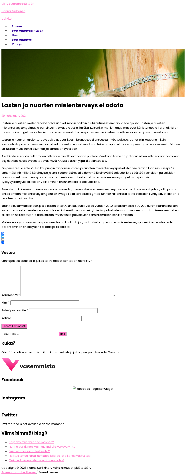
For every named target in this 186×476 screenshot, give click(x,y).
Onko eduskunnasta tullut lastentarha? (36, 460)
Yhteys (17, 44)
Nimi (5, 302)
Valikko (6, 19)
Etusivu (17, 26)
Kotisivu (6, 318)
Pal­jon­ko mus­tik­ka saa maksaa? (31, 442)
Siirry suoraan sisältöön (17, 4)
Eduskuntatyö (22, 40)
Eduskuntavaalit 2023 (27, 30)
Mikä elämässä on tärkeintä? (29, 451)
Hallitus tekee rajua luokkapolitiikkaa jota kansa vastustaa (49, 456)
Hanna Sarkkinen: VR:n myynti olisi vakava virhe (42, 447)
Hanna (16, 35)
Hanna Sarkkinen (13, 11)
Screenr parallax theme (18, 472)
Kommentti (10, 295)
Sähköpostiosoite (14, 310)
